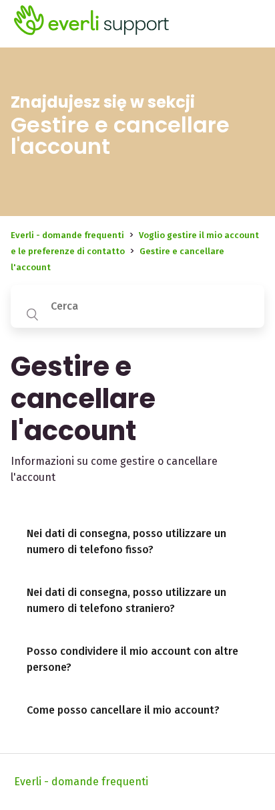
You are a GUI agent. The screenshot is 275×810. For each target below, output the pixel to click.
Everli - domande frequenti (67, 235)
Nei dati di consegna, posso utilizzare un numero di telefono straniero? (126, 600)
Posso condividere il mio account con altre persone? (132, 659)
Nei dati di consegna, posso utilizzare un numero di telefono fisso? (126, 541)
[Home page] (92, 33)
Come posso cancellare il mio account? (123, 710)
